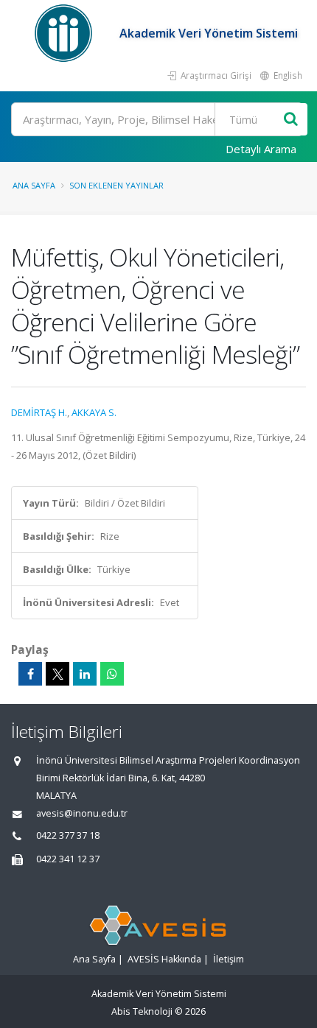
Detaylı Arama (261, 148)
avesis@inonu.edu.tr (82, 813)
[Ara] (290, 119)
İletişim (228, 959)
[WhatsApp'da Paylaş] (112, 674)
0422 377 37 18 (68, 835)
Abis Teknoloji (142, 1011)
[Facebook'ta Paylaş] (30, 674)
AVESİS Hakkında (164, 959)
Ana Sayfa (34, 185)
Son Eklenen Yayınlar (116, 185)
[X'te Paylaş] (57, 674)
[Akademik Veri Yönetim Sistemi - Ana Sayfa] (65, 33)
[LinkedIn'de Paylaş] (85, 674)
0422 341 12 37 (68, 859)
